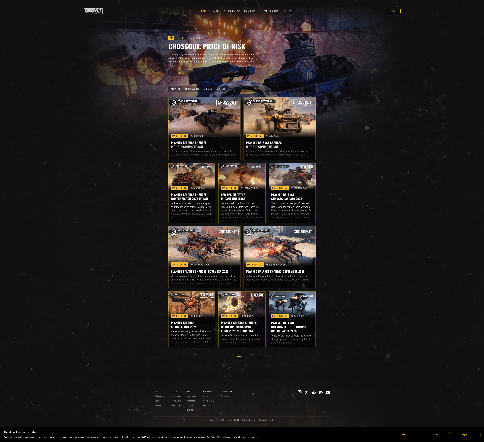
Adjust (464, 435)
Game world (176, 401)
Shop (283, 10)
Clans (205, 396)
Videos (190, 405)
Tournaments (192, 89)
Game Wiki (207, 401)
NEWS (157, 392)
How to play (176, 405)
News (203, 10)
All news (175, 89)
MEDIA (190, 392)
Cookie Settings (247, 420)
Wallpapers (191, 401)
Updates (208, 89)
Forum (205, 405)
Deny (404, 435)
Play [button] (393, 11)
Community (249, 10)
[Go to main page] (93, 11)
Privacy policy (232, 420)
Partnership (270, 10)
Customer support (265, 420)
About (216, 10)
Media (231, 10)
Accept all (434, 435)
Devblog (221, 89)
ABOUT (174, 392)
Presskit (224, 396)
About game (176, 396)
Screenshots (192, 396)
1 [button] (238, 354)
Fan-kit (190, 410)
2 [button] (245, 354)
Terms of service (215, 420)
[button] (251, 354)
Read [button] (182, 72)
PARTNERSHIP (226, 392)
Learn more (253, 437)
